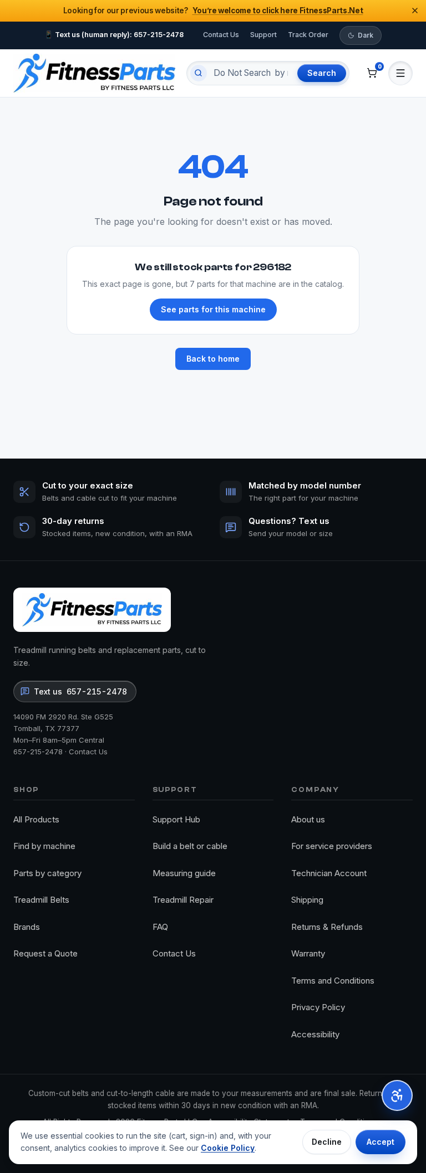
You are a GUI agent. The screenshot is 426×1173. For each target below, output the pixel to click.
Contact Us (221, 34)
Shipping (307, 899)
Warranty (308, 953)
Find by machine (44, 846)
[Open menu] (400, 73)
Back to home (213, 358)
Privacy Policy (318, 1007)
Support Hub (176, 819)
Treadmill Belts (41, 899)
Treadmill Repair (183, 899)
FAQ (160, 927)
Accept (380, 1141)
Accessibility (315, 1034)
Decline (327, 1141)
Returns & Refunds (327, 927)
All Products (36, 819)
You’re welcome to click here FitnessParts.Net (277, 10)
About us (308, 819)
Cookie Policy (228, 1148)
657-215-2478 (38, 751)
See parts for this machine (213, 309)
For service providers (331, 846)
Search (321, 73)
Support (263, 34)
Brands (26, 927)
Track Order (308, 34)
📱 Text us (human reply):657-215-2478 (114, 34)
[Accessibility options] (397, 1095)
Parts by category (47, 873)
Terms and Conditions (332, 980)
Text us (80, 691)
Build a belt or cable (190, 846)
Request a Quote (45, 953)
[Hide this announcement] (415, 10)
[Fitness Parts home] (94, 73)
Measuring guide (184, 873)
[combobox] (250, 73)
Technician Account (329, 873)
